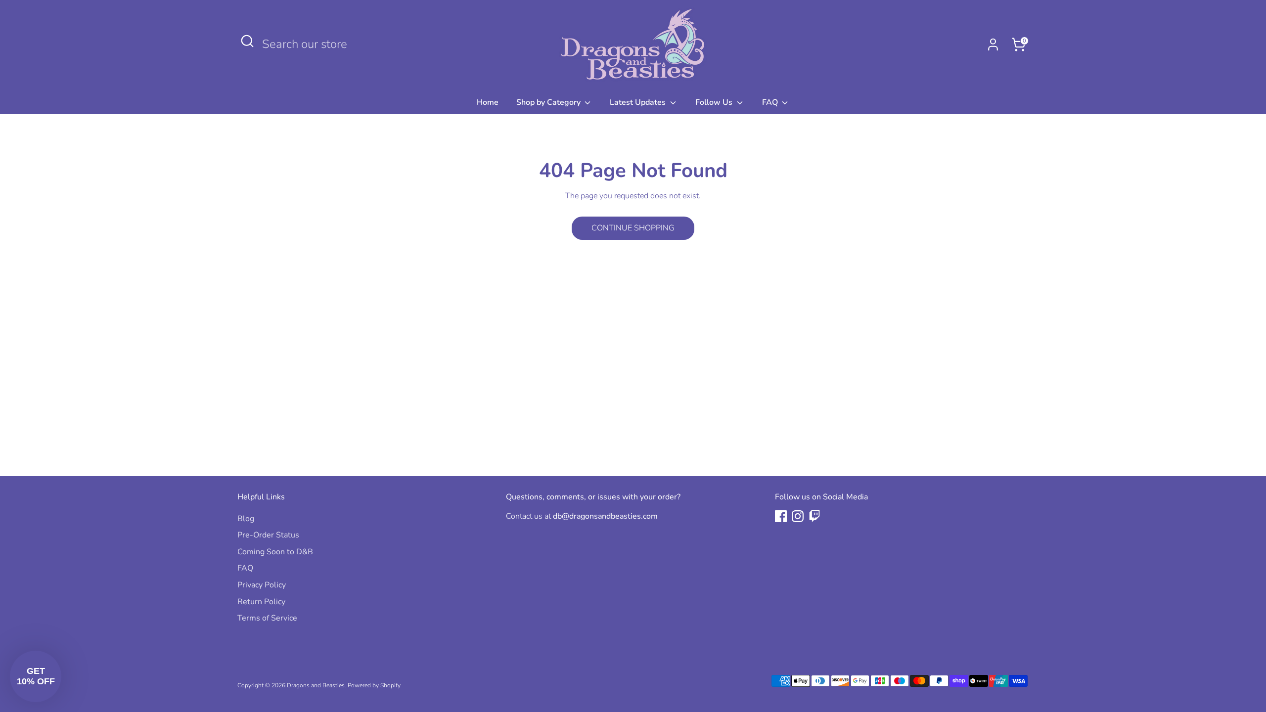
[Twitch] (814, 516)
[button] (35, 676)
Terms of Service (267, 618)
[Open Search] (247, 41)
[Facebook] (781, 516)
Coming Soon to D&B (275, 551)
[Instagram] (798, 516)
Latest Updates (639, 102)
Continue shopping (633, 227)
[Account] (993, 44)
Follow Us (714, 102)
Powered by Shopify (374, 685)
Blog (245, 518)
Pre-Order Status (268, 535)
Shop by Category (549, 102)
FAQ (771, 102)
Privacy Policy (261, 584)
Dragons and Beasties (316, 685)
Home (487, 102)
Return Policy (261, 601)
